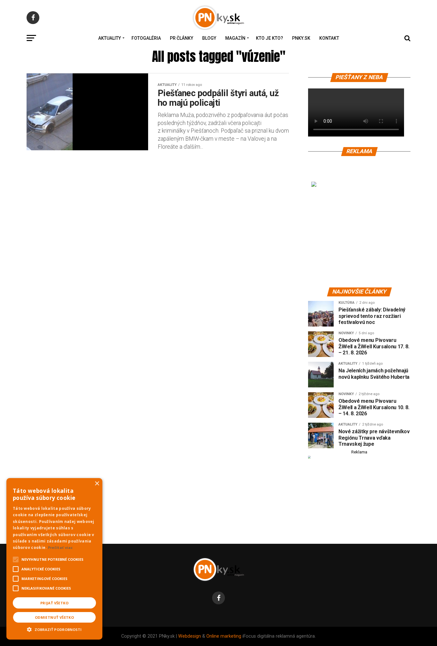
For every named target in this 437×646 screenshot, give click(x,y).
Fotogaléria (146, 38)
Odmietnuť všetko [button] (54, 617)
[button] (54, 628)
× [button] (96, 483)
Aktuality (109, 38)
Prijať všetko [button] (54, 602)
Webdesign (189, 636)
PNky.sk (301, 38)
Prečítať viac (60, 547)
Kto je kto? (269, 38)
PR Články (181, 38)
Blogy (209, 38)
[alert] (54, 559)
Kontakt (329, 38)
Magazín (235, 38)
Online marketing (223, 636)
